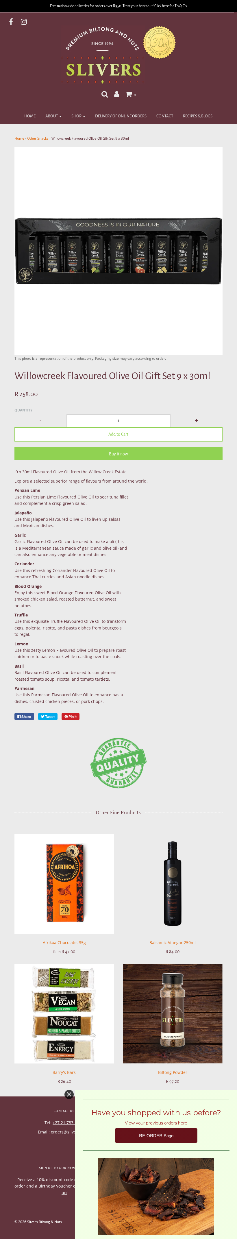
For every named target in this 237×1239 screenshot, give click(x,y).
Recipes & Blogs (197, 116)
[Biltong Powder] (173, 1013)
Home (30, 116)
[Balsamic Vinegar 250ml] (173, 884)
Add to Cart (118, 434)
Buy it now (118, 454)
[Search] (105, 94)
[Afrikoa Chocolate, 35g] (64, 884)
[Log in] (116, 94)
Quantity (23, 410)
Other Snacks (38, 138)
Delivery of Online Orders (121, 116)
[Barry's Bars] (64, 1013)
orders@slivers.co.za (71, 1132)
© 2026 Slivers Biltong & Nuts (38, 1221)
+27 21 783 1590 (68, 1122)
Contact (164, 116)
